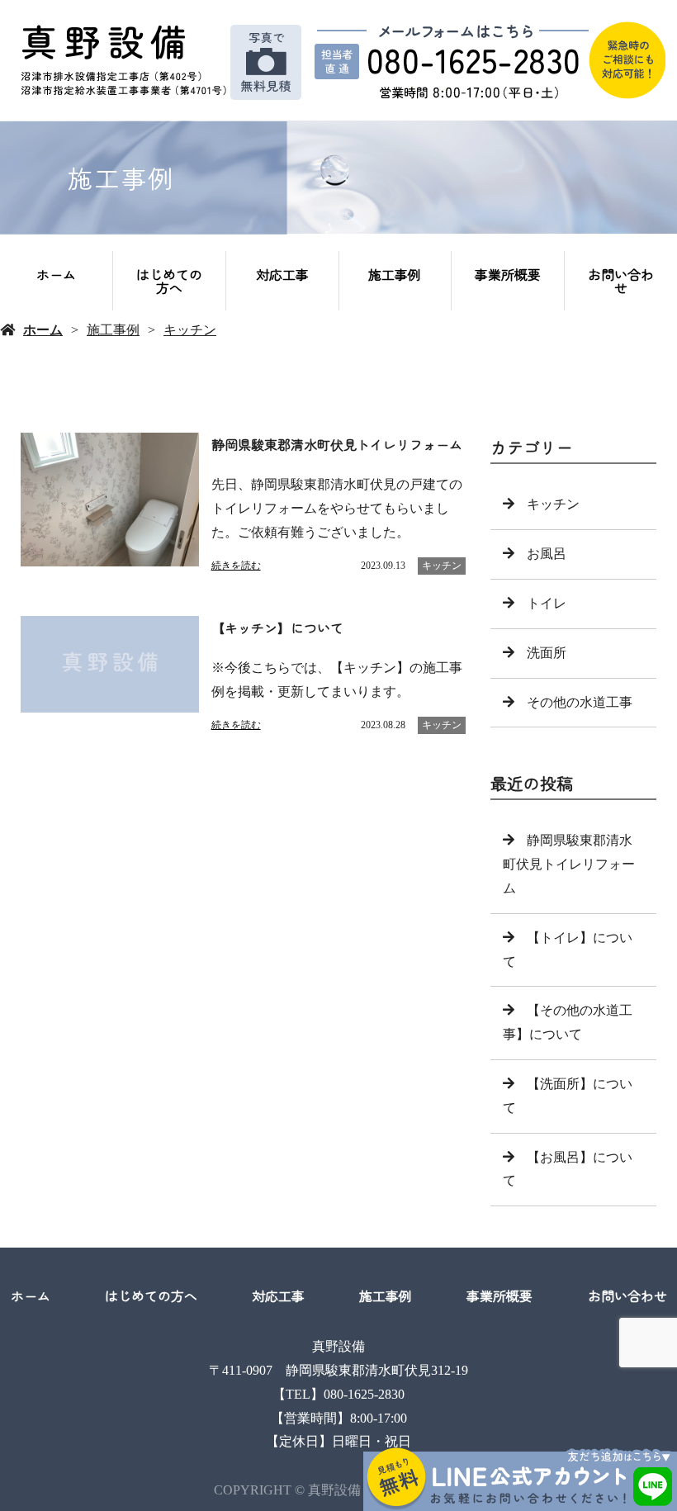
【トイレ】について (567, 950)
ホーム (56, 274)
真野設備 (338, 1346)
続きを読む (236, 565)
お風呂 (546, 554)
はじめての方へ (169, 280)
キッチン (189, 330)
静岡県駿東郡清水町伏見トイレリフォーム (569, 864)
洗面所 (546, 653)
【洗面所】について (567, 1096)
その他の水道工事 (579, 702)
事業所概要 (508, 274)
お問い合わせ (621, 280)
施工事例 (394, 274)
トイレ (546, 603)
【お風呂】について (567, 1169)
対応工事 (282, 274)
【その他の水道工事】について (567, 1022)
